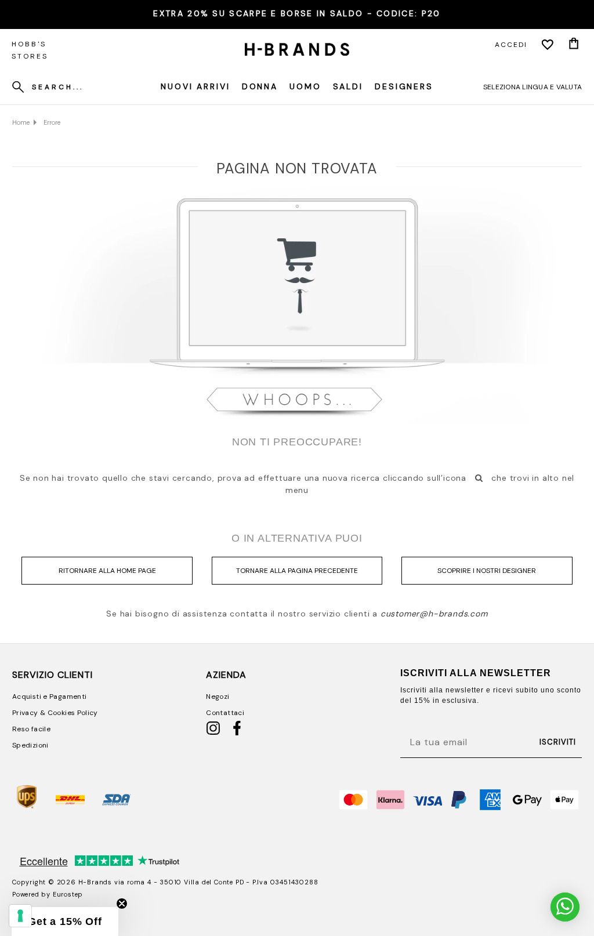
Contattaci (225, 712)
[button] (65, 921)
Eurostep (68, 894)
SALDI (348, 86)
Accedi (511, 44)
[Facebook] (237, 733)
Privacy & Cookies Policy (55, 712)
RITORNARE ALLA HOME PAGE (107, 570)
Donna (260, 86)
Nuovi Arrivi (195, 86)
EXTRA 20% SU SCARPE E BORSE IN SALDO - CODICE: (296, 13)
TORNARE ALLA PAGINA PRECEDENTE (297, 570)
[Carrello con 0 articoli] (573, 44)
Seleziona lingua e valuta (532, 87)
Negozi (217, 696)
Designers (404, 86)
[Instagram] (213, 733)
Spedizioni (30, 745)
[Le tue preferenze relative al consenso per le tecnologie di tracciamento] (20, 916)
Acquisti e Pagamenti (49, 696)
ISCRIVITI (557, 742)
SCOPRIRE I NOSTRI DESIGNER (486, 570)
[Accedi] (547, 45)
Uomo (305, 86)
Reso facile (31, 729)
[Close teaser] (122, 903)
